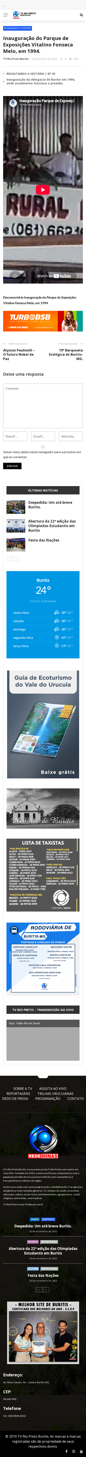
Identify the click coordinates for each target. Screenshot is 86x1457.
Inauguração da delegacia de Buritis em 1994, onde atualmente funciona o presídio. (40, 81)
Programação (47, 1098)
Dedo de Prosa (15, 1098)
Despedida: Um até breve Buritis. (50, 504)
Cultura (33, 1268)
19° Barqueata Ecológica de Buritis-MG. (66, 354)
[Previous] (9, 558)
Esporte (33, 1241)
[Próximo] (17, 558)
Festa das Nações (43, 540)
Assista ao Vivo (52, 1088)
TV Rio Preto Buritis (16, 59)
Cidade (35, 1219)
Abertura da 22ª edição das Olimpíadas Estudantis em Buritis (52, 526)
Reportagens (18, 1093)
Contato (75, 1098)
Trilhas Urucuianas (55, 1093)
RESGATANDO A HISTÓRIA (17, 28)
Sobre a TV (22, 1088)
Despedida (48, 1219)
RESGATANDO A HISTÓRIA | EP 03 (30, 74)
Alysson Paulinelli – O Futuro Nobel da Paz (19, 354)
